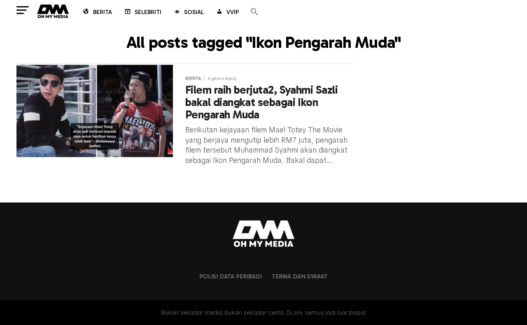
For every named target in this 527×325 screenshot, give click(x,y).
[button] (254, 12)
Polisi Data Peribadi (230, 276)
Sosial (194, 12)
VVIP (232, 12)
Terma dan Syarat (300, 276)
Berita (102, 12)
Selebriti (148, 12)
